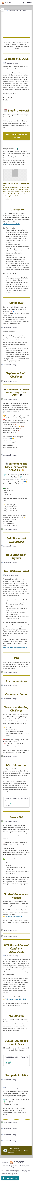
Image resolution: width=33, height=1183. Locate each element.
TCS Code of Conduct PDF (11, 224)
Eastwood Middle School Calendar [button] (16, 136)
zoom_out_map (28, 64)
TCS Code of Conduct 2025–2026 (16, 999)
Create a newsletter (10, 1178)
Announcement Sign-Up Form (14, 916)
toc (2, 10)
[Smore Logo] (6, 2)
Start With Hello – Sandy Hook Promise (15, 648)
